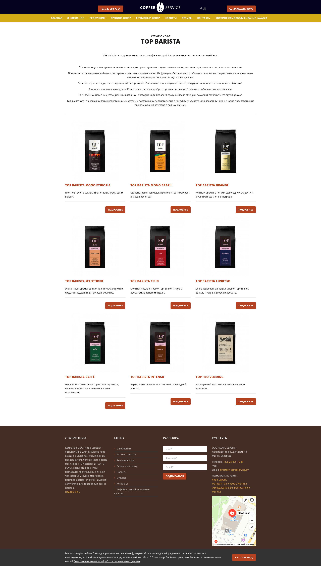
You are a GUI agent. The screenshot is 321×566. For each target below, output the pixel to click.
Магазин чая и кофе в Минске (229, 483)
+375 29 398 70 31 (110, 8)
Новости (171, 18)
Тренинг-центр (121, 18)
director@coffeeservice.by (234, 469)
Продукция (98, 18)
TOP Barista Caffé (80, 377)
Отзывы (187, 18)
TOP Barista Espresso (213, 281)
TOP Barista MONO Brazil (151, 185)
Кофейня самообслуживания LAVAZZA (241, 18)
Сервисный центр (148, 18)
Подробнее (115, 209)
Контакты (203, 18)
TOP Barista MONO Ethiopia (88, 185)
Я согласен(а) (244, 557)
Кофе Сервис (219, 479)
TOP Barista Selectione (84, 281)
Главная (56, 18)
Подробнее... (72, 491)
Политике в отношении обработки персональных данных (107, 561)
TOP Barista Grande (212, 185)
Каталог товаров (126, 454)
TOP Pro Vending (210, 377)
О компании (75, 18)
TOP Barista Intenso (147, 377)
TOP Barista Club (144, 281)
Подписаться (175, 476)
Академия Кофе (125, 460)
